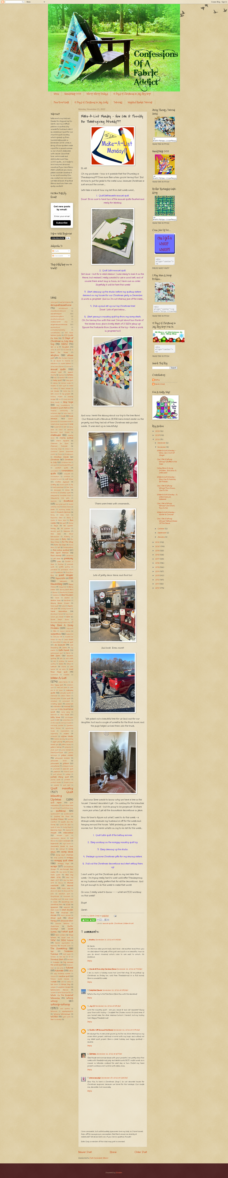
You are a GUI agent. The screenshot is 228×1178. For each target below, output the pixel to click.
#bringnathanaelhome (61, 305)
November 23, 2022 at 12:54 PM (115, 1078)
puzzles (56, 785)
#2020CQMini (65, 302)
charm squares (62, 441)
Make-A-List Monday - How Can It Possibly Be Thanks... (166, 479)
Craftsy (53, 485)
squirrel (67, 907)
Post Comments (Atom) (99, 1158)
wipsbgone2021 (67, 1011)
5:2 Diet (66, 350)
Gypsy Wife (60, 578)
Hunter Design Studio (60, 620)
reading (68, 830)
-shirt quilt (54, 302)
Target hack (65, 938)
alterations (54, 363)
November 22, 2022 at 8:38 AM (115, 990)
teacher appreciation (62, 943)
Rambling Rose (56, 830)
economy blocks (64, 510)
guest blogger (66, 575)
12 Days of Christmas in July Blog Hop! (132, 94)
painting (70, 739)
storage (53, 915)
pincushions (55, 766)
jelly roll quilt (68, 642)
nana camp (65, 712)
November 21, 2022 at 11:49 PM (108, 940)
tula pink (60, 968)
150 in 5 (54, 347)
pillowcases (55, 763)
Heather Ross (56, 600)
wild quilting (65, 1009)
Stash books (55, 910)
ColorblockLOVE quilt (66, 465)
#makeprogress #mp (59, 322)
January (161, 537)
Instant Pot (69, 634)
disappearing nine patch (60, 498)
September (162, 533)
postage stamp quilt (60, 777)
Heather (67, 598)
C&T (65, 427)
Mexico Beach (66, 696)
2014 (157, 571)
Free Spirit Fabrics (59, 553)
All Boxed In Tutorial (62, 361)
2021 (157, 542)
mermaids (54, 696)
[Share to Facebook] (105, 919)
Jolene (64, 648)
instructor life (57, 637)
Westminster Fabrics (59, 990)
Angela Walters (66, 363)
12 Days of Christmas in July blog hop (62, 341)
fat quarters (65, 528)
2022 (157, 439)
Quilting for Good (61, 816)
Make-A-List (129, 923)
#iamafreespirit (56, 314)
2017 (58, 350)
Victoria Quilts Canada (60, 979)
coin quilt (54, 465)
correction (67, 476)
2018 (157, 555)
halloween (63, 581)
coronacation (55, 476)
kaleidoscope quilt (57, 653)
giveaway (68, 558)
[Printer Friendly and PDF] (88, 920)
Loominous (54, 675)
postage (68, 774)
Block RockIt (55, 402)
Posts (56, 251)
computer (67, 474)
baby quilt (57, 380)
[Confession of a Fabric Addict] (165, 136)
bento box (66, 391)
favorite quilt (55, 531)
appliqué (62, 375)
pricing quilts (55, 780)
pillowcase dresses (62, 758)
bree (71, 424)
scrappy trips (63, 863)
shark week (66, 888)
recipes (53, 833)
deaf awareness (58, 487)
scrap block (67, 851)
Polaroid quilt (68, 772)
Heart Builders (67, 595)
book (63, 416)
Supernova (55, 926)
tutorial (69, 967)
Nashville (54, 715)
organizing (54, 734)
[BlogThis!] (100, 919)
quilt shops (56, 808)
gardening (69, 556)
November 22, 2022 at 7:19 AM (129, 969)
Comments (58, 256)
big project (66, 394)
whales (53, 993)
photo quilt (54, 750)
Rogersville (55, 843)
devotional (54, 493)
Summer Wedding (62, 923)
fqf (59, 547)
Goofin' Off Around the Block (101, 1030)
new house (64, 715)
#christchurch (63, 308)
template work (66, 946)
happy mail (62, 587)
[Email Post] (114, 916)
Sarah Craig (160, 384)
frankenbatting (68, 547)
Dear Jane (69, 487)
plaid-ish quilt (68, 769)
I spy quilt (69, 628)
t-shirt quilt (67, 931)
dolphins (53, 501)
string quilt (56, 918)
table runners (60, 935)
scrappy (70, 857)
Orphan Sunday (59, 739)
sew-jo (60, 883)
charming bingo (56, 449)
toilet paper (67, 954)
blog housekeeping (63, 405)
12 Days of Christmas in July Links (91, 102)
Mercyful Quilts (65, 693)
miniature (54, 701)
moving (67, 706)
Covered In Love (56, 479)
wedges (53, 987)
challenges (56, 435)
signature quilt (64, 894)
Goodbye (60, 564)
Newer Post (85, 1152)
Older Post (141, 1152)
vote (62, 982)
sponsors (54, 907)
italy (59, 640)
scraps (54, 866)
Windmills (54, 1011)
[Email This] (98, 919)
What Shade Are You (64, 993)
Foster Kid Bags (60, 545)
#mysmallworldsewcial (59, 324)
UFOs (71, 971)
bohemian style (56, 413)
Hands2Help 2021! (72, 94)
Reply (89, 961)
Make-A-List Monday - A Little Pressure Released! (167, 496)
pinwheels (56, 769)
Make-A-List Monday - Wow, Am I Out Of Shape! (166, 452)
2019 (157, 550)
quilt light (66, 785)
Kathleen (92, 1054)
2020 (158, 546)
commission (55, 471)
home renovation (59, 611)
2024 (157, 431)
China (60, 454)
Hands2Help (56, 584)
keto (61, 658)
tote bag (62, 957)
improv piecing (65, 631)
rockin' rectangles (64, 841)
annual (68, 366)
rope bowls (67, 844)
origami (66, 733)
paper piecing (57, 742)
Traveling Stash (57, 959)
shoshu (92, 940)
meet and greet (62, 688)
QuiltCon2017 (55, 814)
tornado (53, 957)
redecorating (68, 833)
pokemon (57, 772)
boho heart (67, 413)
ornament (54, 736)
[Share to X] (103, 919)
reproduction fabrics (58, 838)
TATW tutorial (67, 940)
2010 (157, 588)
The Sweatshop (59, 948)
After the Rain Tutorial (65, 358)
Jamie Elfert (57, 642)
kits (54, 661)
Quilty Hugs (67, 827)
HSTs (68, 617)
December (162, 443)
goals (59, 561)
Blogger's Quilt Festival (60, 408)
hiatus (63, 606)
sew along (63, 872)
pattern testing (56, 747)
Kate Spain (55, 655)
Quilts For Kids (65, 825)
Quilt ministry (62, 788)
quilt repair (56, 802)
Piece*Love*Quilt (61, 102)
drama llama (66, 507)
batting (55, 388)
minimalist (66, 701)
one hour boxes (66, 723)
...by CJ (92, 1006)
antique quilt (56, 372)
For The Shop (67, 542)
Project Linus (68, 782)
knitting (61, 661)
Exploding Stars (56, 518)
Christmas (118, 923)
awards (70, 378)
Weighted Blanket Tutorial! (140, 102)
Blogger (119, 1172)
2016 (52, 350)
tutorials (59, 970)
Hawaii (55, 592)
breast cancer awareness (59, 424)
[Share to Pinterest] (108, 919)
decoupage (57, 490)
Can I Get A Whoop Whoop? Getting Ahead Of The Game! (167, 520)
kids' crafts (69, 658)
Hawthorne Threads (66, 592)
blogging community (59, 411)
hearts (57, 598)
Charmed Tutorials (59, 446)
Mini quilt (66, 698)
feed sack (56, 534)
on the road (54, 723)
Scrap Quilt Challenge (64, 855)
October (161, 528)
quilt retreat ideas (67, 805)
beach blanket (65, 388)
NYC (58, 720)
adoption (55, 355)
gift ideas (56, 558)
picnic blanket (66, 750)
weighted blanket (64, 987)
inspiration (56, 633)
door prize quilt (61, 504)
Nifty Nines (55, 717)
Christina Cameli (61, 457)
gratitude (59, 572)
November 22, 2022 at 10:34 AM (127, 1030)
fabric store (62, 520)
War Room (54, 984)
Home (56, 94)
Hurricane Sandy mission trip (60, 622)
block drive (67, 399)
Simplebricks (55, 896)
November (162, 447)
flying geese (55, 539)
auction (62, 377)
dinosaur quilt (65, 493)
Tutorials (118, 102)
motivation (57, 706)
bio (60, 399)
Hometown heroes (57, 614)
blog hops (68, 402)
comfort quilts (61, 468)
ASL (55, 378)
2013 (157, 575)
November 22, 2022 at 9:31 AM (108, 1006)
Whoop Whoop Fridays (97, 94)
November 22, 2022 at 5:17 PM (109, 1054)
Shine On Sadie (56, 891)
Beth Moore (55, 394)
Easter (53, 510)
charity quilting (66, 438)
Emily (52, 515)
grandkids (54, 570)
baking (55, 383)
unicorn (53, 976)
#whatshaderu (55, 333)
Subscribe (62, 223)
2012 (157, 580)
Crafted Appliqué (62, 482)
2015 (157, 567)
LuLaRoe (66, 675)
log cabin (62, 669)
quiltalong (60, 810)
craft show (69, 479)
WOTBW (54, 1017)
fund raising (56, 555)
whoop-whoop (60, 1004)
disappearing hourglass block (61, 495)
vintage (53, 982)
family (71, 523)
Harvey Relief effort (66, 590)
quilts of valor (55, 827)
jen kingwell (60, 645)
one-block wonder (57, 725)
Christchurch (68, 454)
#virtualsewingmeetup (58, 330)
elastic (53, 512)
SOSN (68, 904)
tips (52, 951)
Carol (61, 430)
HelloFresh (67, 600)
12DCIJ (64, 344)
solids (55, 902)
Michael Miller (55, 698)
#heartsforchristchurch (58, 311)
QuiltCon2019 (68, 814)
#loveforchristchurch (57, 319)
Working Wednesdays (62, 1014)
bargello (53, 386)
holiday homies (66, 609)
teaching (54, 946)
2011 (157, 584)
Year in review (56, 1019)
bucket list (57, 427)
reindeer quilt (62, 835)
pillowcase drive (58, 761)
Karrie (68, 653)
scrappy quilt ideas (63, 860)
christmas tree (66, 462)
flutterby (67, 537)
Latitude (54, 667)
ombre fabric (67, 720)
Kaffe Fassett (64, 650)
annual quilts (108, 923)
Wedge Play (65, 984)
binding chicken (57, 397)
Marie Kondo (63, 682)
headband (56, 595)
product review (56, 782)
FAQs (56, 526)
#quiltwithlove (55, 327)
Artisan (70, 375)
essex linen (64, 515)
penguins (68, 747)
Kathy (157, 380)
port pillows (57, 774)
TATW (53, 940)
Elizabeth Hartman (64, 512)
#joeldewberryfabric (57, 316)
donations (68, 500)
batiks (71, 386)
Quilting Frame (57, 819)
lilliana (63, 667)
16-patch (65, 347)
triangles (56, 962)
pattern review (66, 745)
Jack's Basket (68, 640)
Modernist (69, 704)
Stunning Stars (67, 921)
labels (61, 664)
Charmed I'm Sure (59, 443)
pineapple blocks (67, 766)
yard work (66, 1017)
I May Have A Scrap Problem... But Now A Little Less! (166, 470)
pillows (66, 763)
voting (69, 982)
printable (67, 780)
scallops (62, 849)
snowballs (66, 896)
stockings (64, 913)
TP (69, 957)
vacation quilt (63, 976)
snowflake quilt (56, 899)
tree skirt (70, 960)
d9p (72, 485)
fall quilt (63, 523)
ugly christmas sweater (62, 974)
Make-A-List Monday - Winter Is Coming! (166, 513)
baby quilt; (69, 380)
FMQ (64, 539)
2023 (157, 435)
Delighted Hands (95, 990)
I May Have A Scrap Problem (62, 625)
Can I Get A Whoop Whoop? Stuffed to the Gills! (167, 461)
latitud (69, 664)
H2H (71, 578)
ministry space (56, 704)
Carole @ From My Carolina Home (102, 969)
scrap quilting (58, 858)
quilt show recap (67, 808)
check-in (68, 449)
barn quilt (62, 386)
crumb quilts (64, 485)
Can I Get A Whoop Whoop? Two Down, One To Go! (166, 488)
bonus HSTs (55, 416)
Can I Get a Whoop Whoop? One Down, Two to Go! (166, 505)
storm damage (66, 915)
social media (69, 899)
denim (67, 490)
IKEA (54, 631)
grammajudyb (95, 1078)
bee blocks (55, 391)
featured (67, 531)
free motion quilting (61, 550)
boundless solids (65, 421)
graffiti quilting (64, 567)
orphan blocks (67, 736)
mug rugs (54, 709)
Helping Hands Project (60, 603)
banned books (66, 383)
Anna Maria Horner (57, 366)
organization (65, 731)
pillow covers (67, 755)
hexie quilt (54, 606)
